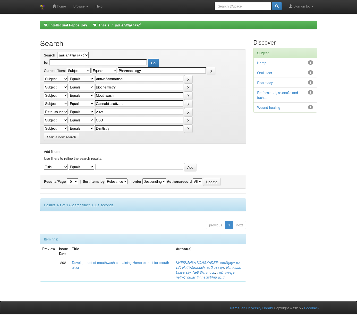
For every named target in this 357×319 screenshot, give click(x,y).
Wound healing (268, 107)
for (46, 62)
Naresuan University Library (251, 307)
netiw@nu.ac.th (188, 277)
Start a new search (61, 137)
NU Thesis (101, 25)
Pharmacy (265, 82)
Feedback (311, 307)
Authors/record (179, 181)
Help (98, 6)
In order (134, 181)
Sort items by (94, 181)
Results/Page (55, 181)
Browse (79, 6)
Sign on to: (301, 6)
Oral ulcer (264, 72)
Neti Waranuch (193, 267)
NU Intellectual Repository (65, 25)
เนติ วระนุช (215, 267)
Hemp (261, 62)
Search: (50, 55)
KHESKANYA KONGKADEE (197, 262)
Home (61, 6)
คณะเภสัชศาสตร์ (128, 25)
